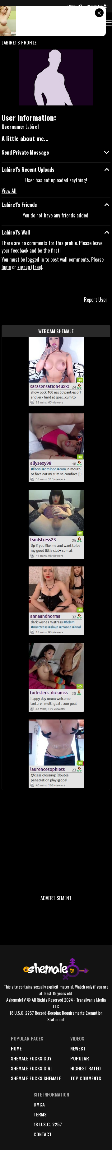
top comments (85, 1078)
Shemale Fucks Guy (31, 1058)
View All (9, 190)
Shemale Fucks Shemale (36, 1078)
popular (79, 1058)
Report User (95, 299)
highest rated (85, 1068)
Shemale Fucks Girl (32, 1068)
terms (40, 1114)
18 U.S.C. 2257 (48, 1124)
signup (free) (29, 267)
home (16, 1048)
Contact (43, 1134)
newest (78, 1048)
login (6, 267)
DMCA (39, 1104)
